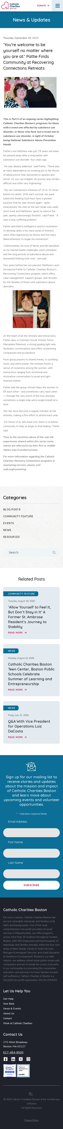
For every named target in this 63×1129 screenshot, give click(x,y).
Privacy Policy (31, 1120)
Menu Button (57, 5)
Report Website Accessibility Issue (32, 1115)
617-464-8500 (13, 1052)
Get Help (8, 999)
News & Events (12, 1008)
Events (8, 523)
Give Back (8, 1004)
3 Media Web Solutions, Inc (30, 1094)
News (7, 530)
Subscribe (32, 885)
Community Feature (18, 516)
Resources (11, 536)
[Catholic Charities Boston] (10, 3)
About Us (8, 1013)
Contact (7, 1018)
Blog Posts (12, 509)
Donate (42, 5)
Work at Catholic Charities (17, 1023)
